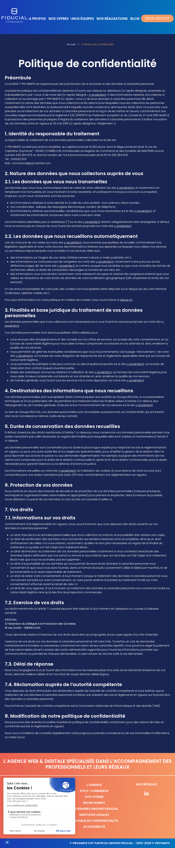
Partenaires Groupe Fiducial (94, 809)
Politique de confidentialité (98, 44)
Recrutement (94, 803)
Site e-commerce (94, 791)
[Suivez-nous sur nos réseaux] (146, 793)
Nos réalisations (112, 18)
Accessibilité (94, 826)
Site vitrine (94, 797)
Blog (135, 18)
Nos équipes (83, 18)
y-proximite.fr (97, 95)
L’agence (94, 785)
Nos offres (59, 18)
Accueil (71, 44)
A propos (37, 18)
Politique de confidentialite (94, 820)
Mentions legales (94, 815)
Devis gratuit (157, 18)
